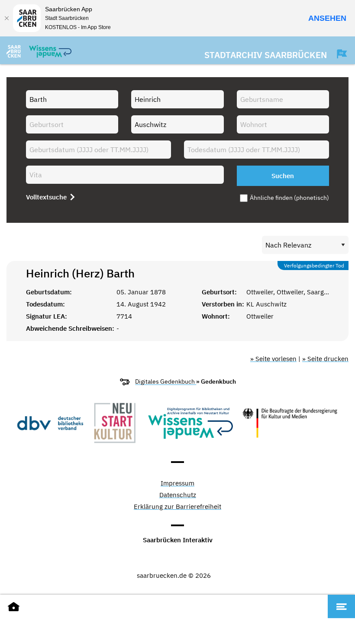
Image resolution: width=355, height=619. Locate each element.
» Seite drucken (325, 359)
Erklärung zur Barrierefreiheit (177, 507)
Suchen (282, 176)
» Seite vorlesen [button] (273, 359)
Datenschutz (177, 495)
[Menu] (341, 606)
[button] (338, 53)
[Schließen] (6, 18)
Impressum (177, 483)
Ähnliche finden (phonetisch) (289, 198)
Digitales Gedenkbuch (165, 381)
